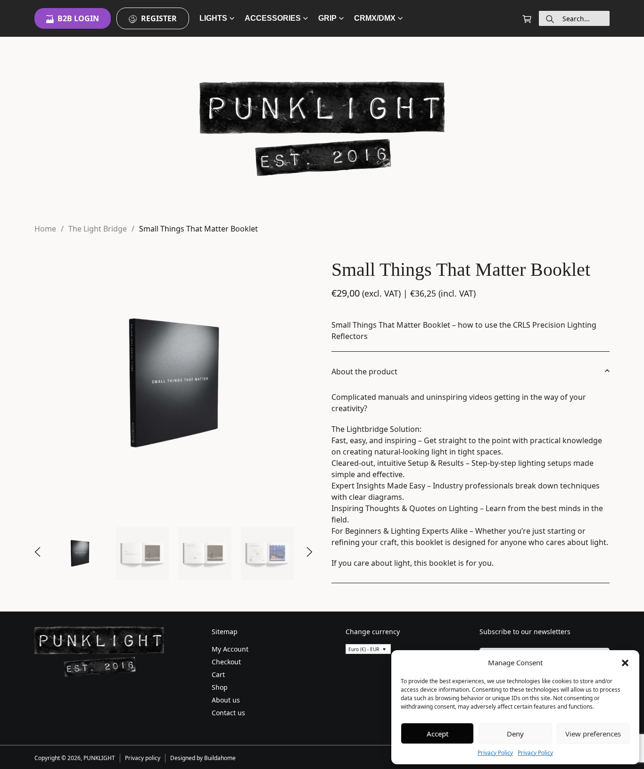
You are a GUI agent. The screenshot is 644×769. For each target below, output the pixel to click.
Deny (515, 733)
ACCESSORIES (273, 18)
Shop (220, 687)
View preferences (593, 733)
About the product (364, 371)
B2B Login (78, 18)
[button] (625, 662)
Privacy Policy (495, 753)
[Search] (550, 18)
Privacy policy (142, 758)
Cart (218, 674)
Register (159, 18)
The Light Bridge (97, 228)
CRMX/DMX (375, 18)
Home (45, 228)
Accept (437, 733)
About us (226, 699)
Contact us (228, 712)
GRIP (327, 18)
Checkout (226, 661)
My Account (230, 649)
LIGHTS (213, 18)
